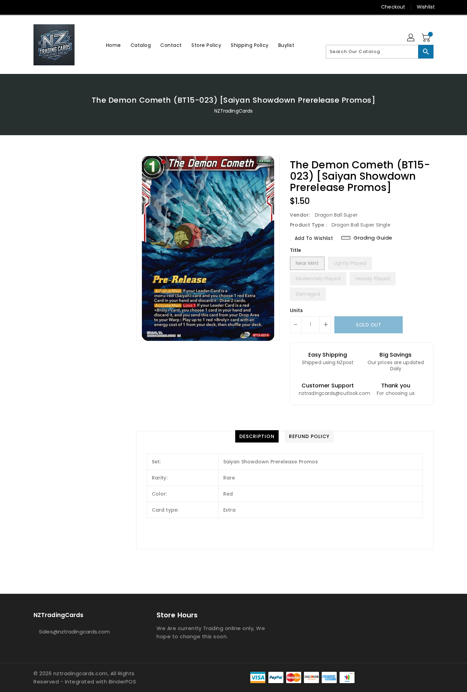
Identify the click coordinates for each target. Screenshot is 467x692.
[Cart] (426, 38)
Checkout (393, 6)
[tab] (257, 436)
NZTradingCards (233, 110)
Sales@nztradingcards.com (74, 631)
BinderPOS (122, 681)
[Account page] (411, 38)
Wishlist (426, 6)
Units (296, 310)
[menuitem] (113, 45)
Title (296, 250)
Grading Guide (372, 237)
